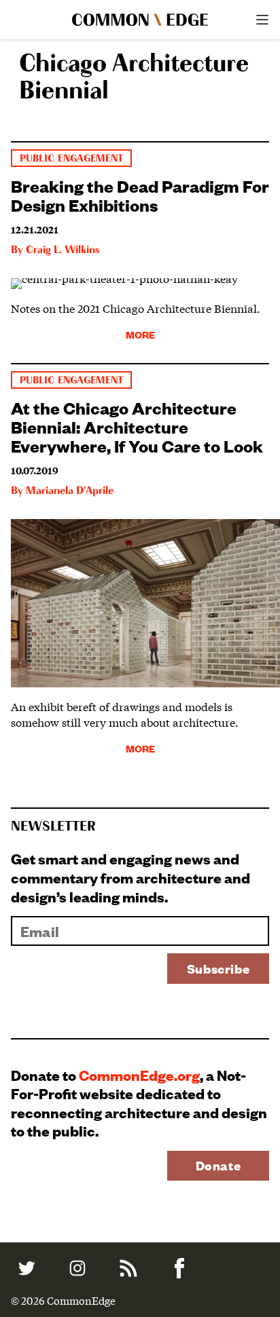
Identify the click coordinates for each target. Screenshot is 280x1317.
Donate (218, 1165)
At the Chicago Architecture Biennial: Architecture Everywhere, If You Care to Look (137, 426)
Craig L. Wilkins (63, 250)
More (140, 334)
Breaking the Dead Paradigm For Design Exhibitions (140, 195)
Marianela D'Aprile (69, 491)
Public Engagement (71, 158)
